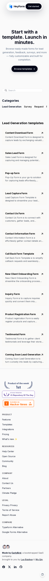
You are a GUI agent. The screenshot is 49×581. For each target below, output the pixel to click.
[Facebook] (3, 566)
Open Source (8, 456)
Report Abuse (9, 515)
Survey (28, 106)
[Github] (20, 566)
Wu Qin (39, 559)
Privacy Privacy (10, 505)
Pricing (5, 434)
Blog (4, 466)
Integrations (8, 429)
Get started (33, 6)
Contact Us (7, 483)
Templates (7, 424)
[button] (42, 574)
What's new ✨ (9, 439)
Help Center (8, 451)
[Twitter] (9, 566)
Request (39, 106)
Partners (6, 488)
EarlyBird (16, 553)
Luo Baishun (27, 559)
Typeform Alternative (12, 527)
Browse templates (24, 69)
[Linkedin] (15, 566)
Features (6, 419)
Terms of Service (10, 510)
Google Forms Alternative (14, 532)
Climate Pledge (9, 493)
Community (7, 461)
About (5, 478)
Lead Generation (11, 106)
